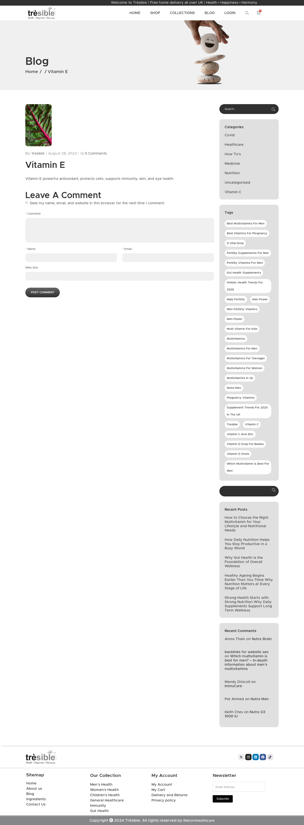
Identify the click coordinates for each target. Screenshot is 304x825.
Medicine (232, 163)
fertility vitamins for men (245, 262)
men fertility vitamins (242, 309)
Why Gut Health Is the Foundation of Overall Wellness (244, 562)
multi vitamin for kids (242, 329)
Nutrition (232, 173)
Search (274, 491)
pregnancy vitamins (241, 397)
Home (31, 72)
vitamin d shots (238, 454)
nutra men (234, 388)
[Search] (273, 109)
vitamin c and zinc (240, 434)
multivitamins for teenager (246, 358)
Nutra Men (260, 699)
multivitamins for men (242, 348)
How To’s (233, 154)
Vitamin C (233, 192)
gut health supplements (244, 272)
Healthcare (234, 144)
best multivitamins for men (246, 223)
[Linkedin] (255, 757)
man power (260, 299)
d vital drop (235, 243)
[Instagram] (248, 757)
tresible (232, 424)
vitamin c (252, 424)
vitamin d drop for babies (245, 444)
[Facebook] (263, 757)
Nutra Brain (262, 639)
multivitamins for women (244, 368)
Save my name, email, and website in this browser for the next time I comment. (97, 203)
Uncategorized (237, 182)
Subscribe (222, 798)
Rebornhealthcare (198, 820)
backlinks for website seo (247, 652)
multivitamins (236, 338)
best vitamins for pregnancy (247, 233)
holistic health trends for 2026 (245, 286)
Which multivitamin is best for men (248, 467)
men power (234, 319)
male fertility (236, 299)
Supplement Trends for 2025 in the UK (247, 411)
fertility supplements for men (248, 253)
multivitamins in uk (240, 378)
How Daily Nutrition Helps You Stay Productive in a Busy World (247, 544)
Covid (230, 135)
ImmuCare (233, 686)
